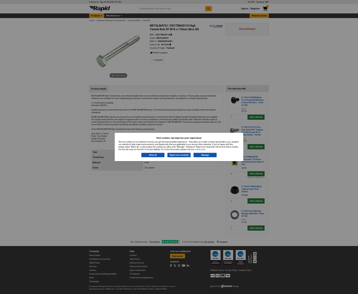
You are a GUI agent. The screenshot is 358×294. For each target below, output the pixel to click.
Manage (205, 155)
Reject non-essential (179, 155)
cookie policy (200, 149)
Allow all (153, 155)
